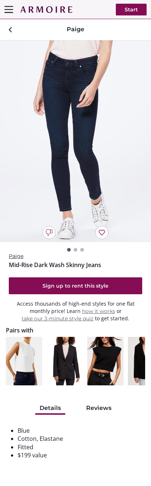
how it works (98, 311)
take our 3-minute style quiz (57, 318)
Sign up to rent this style (75, 285)
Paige (16, 256)
